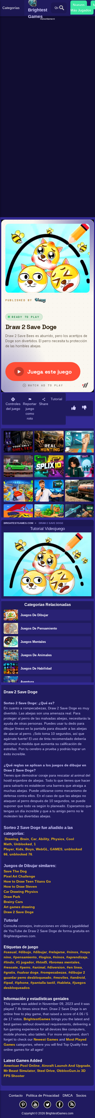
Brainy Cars (13, 902)
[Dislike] (84, 408)
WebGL (42, 849)
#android (77, 977)
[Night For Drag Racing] (18, 466)
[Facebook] (59, 1104)
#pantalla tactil (42, 983)
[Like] (73, 408)
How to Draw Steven (20, 886)
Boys (29, 849)
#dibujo (25, 952)
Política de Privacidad (42, 1095)
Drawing (11, 839)
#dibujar (40, 952)
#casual (10, 952)
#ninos (72, 952)
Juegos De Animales (36, 655)
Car (34, 839)
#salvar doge (27, 972)
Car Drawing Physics (21, 892)
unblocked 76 (21, 854)
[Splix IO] (49, 466)
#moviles (60, 977)
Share (43, 404)
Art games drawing (19, 907)
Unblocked (23, 844)
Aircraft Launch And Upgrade (66, 1066)
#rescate (11, 967)
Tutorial (56, 399)
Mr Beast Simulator (19, 1071)
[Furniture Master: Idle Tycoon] (18, 491)
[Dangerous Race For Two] (18, 515)
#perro (25, 967)
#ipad (8, 983)
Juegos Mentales (33, 642)
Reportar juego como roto (30, 411)
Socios (81, 1095)
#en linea (74, 967)
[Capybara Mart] (49, 515)
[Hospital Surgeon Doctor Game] (79, 442)
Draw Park (12, 897)
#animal (38, 967)
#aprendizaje (76, 957)
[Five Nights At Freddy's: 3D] (18, 442)
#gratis (9, 972)
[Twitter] (47, 1104)
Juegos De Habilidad (36, 668)
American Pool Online (22, 1066)
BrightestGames (37, 1019)
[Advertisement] (47, 68)
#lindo (9, 962)
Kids (19, 849)
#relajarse (57, 952)
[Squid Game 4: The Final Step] (79, 466)
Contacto (16, 1095)
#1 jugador (25, 962)
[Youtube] (35, 1104)
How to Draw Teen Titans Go (27, 881)
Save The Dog (15, 871)
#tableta (63, 983)
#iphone (21, 983)
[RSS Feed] (71, 1104)
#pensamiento (25, 957)
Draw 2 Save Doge (19, 912)
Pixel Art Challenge (19, 876)
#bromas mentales (64, 962)
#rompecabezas (53, 972)
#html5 (41, 962)
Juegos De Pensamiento (38, 628)
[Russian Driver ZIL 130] (79, 491)
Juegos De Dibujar (34, 615)
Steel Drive (46, 1071)
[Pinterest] (23, 1104)
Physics (57, 839)
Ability (43, 839)
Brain (24, 839)
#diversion (56, 967)
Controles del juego (13, 406)
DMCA (68, 1095)
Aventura (27, 682)
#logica (45, 957)
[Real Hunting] (49, 442)
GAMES (56, 849)
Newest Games (46, 1039)
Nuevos (79, 5)
